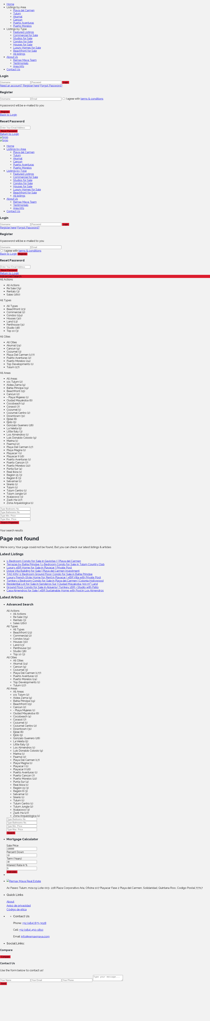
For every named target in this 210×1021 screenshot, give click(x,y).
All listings (19, 53)
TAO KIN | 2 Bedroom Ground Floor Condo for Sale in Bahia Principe (50, 574)
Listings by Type (17, 170)
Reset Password (9, 131)
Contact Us (13, 69)
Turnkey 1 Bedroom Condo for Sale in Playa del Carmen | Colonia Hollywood (55, 580)
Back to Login (8, 114)
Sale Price (12, 845)
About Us (12, 57)
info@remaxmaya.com (35, 936)
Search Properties (9, 522)
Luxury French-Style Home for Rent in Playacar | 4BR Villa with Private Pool (54, 577)
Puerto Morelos (22, 25)
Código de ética (17, 909)
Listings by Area (16, 149)
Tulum (17, 13)
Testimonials (20, 63)
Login (65, 82)
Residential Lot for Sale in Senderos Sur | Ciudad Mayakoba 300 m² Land (52, 584)
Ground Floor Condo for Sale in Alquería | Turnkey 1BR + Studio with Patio (53, 587)
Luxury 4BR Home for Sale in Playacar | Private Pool (39, 567)
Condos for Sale (23, 41)
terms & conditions (92, 98)
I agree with (84, 98)
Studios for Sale (22, 38)
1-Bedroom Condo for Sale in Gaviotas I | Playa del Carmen (44, 561)
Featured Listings (23, 32)
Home (10, 4)
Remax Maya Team (25, 60)
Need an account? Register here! (20, 85)
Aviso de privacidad (19, 905)
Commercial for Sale (25, 35)
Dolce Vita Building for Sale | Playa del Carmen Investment (43, 570)
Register (5, 112)
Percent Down (15, 852)
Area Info (18, 66)
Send (3, 983)
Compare (5, 957)
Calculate (12, 872)
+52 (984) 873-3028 (34, 923)
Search (11, 833)
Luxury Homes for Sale (27, 47)
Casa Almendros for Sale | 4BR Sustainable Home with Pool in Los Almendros (55, 590)
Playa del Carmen (23, 10)
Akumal (17, 16)
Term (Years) (14, 858)
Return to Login (9, 134)
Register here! (8, 227)
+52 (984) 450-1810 (31, 929)
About (10, 901)
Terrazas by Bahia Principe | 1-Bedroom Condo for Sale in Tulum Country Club (56, 564)
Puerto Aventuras (23, 22)
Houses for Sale (22, 44)
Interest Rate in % (17, 865)
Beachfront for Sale (25, 50)
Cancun (17, 19)
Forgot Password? (51, 85)
